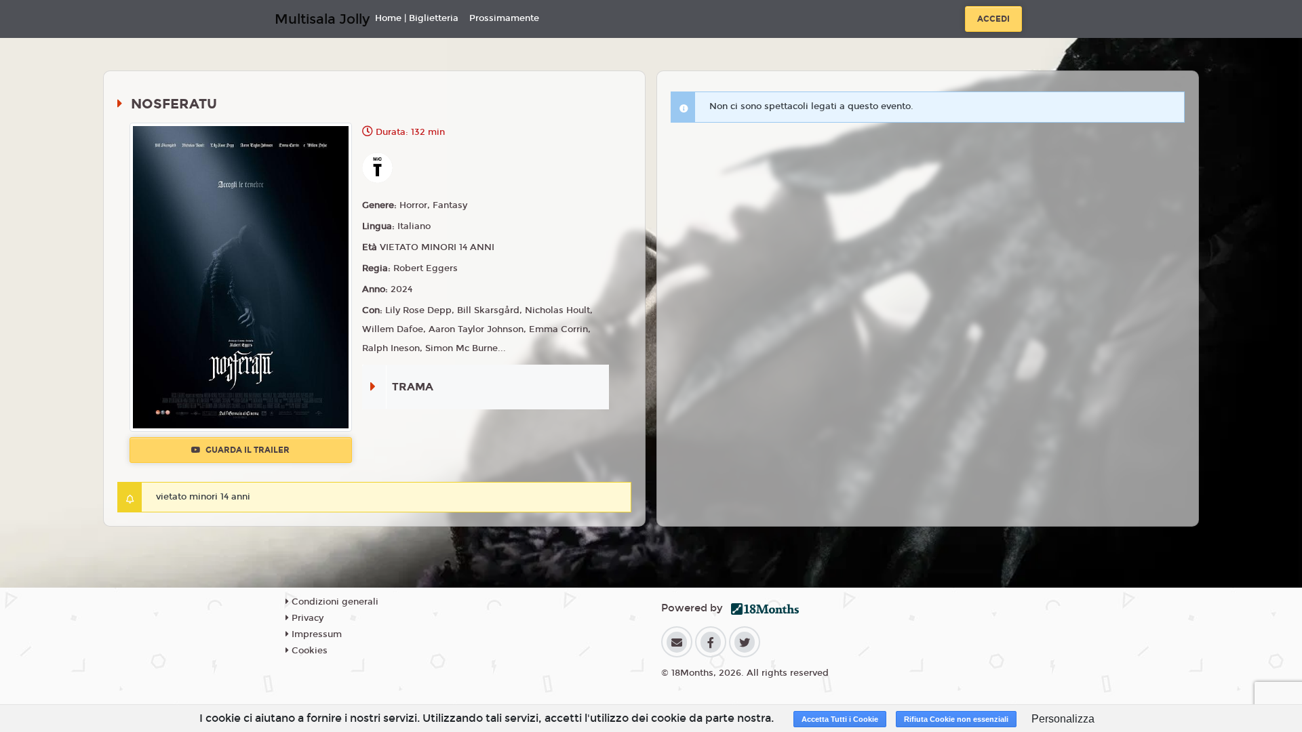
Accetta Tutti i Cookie (840, 719)
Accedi (993, 19)
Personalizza (1062, 719)
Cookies (308, 650)
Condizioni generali (333, 601)
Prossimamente (504, 18)
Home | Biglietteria (416, 18)
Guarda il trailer (246, 450)
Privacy (306, 618)
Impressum (315, 634)
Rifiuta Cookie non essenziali (956, 719)
